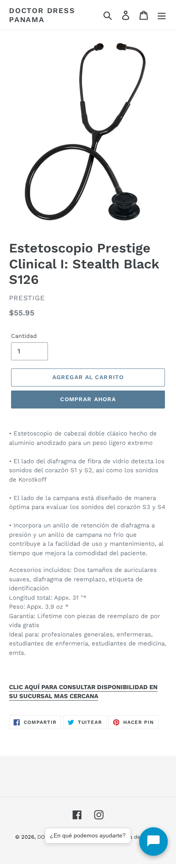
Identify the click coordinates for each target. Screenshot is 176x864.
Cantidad (24, 336)
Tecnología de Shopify (133, 837)
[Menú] (162, 15)
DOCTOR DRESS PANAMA (42, 15)
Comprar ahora (88, 399)
